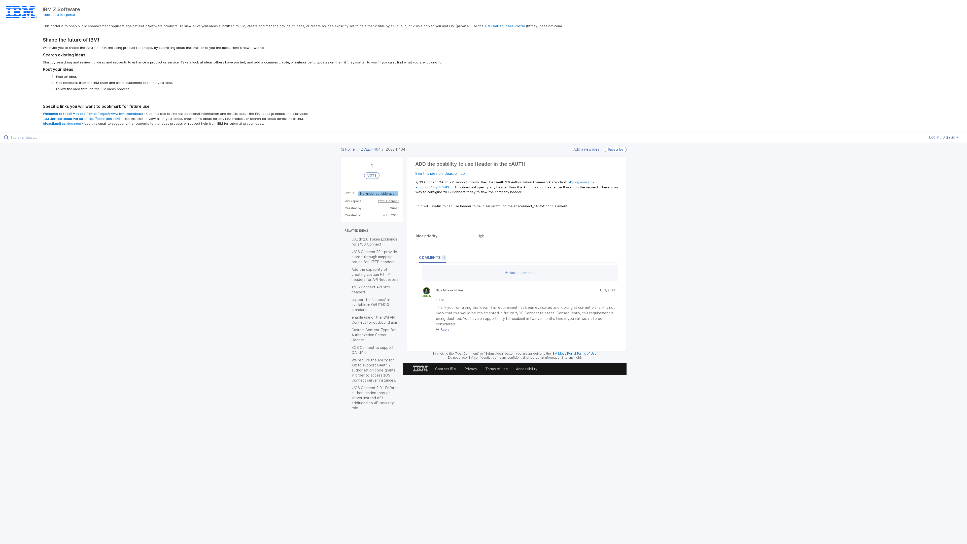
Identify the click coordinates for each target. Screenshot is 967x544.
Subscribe (615, 149)
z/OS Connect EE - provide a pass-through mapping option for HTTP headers (374, 257)
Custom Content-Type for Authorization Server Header (374, 335)
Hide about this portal (59, 15)
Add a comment (523, 272)
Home (350, 149)
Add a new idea (586, 149)
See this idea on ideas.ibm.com (441, 173)
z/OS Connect (388, 201)
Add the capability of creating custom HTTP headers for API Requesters (375, 274)
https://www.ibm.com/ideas (120, 114)
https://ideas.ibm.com (102, 119)
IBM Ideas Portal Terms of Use (574, 353)
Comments (432, 257)
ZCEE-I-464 (371, 149)
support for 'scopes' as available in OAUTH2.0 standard (371, 304)
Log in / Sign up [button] (942, 137)
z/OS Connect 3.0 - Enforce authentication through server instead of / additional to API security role (375, 398)
